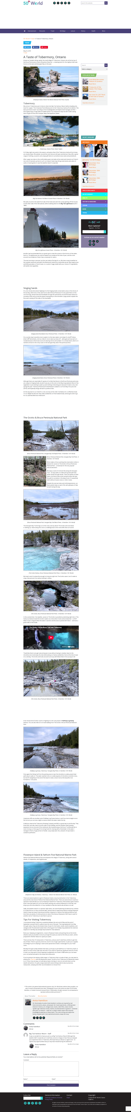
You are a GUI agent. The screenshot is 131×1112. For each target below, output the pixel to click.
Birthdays (62, 31)
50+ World (26, 39)
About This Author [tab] (30, 996)
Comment (26, 1060)
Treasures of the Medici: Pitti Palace (95, 88)
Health (93, 31)
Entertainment (32, 31)
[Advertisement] (65, 16)
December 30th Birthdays (94, 171)
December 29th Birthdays (94, 179)
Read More (92, 84)
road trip (33, 959)
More (103, 31)
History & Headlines (94, 201)
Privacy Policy (49, 1099)
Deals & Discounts (94, 190)
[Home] (24, 31)
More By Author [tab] (42, 996)
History (83, 31)
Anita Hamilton (40, 1000)
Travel (52, 31)
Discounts (42, 31)
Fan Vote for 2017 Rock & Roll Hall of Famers (97, 95)
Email (54, 1079)
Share (28, 47)
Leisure (73, 31)
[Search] (105, 3)
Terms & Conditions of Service (53, 1097)
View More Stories (88, 103)
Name (25, 1079)
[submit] (105, 65)
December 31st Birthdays (94, 164)
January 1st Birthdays (92, 159)
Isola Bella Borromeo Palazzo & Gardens (96, 80)
